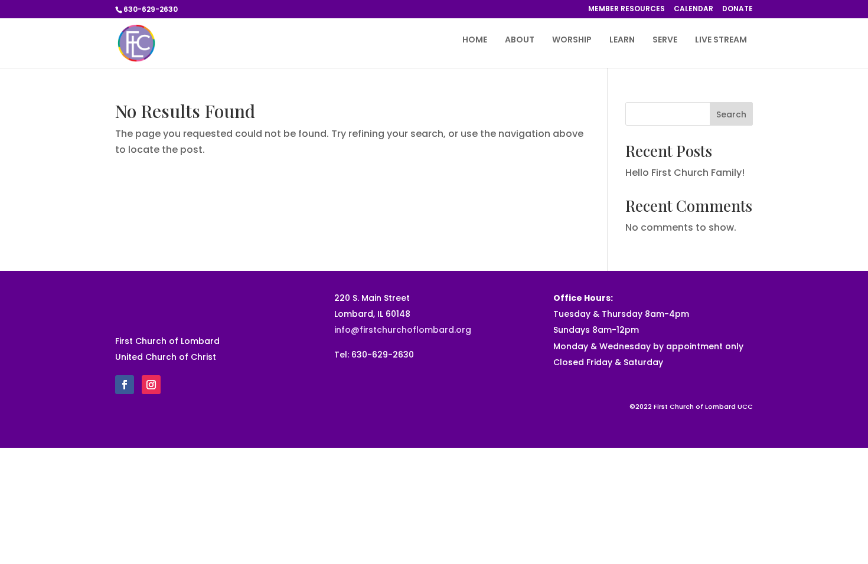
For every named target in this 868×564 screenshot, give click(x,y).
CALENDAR (693, 9)
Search (731, 114)
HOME (474, 40)
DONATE (737, 9)
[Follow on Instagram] (151, 384)
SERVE (664, 40)
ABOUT (519, 40)
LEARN (622, 40)
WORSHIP (572, 40)
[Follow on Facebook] (124, 384)
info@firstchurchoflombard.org (402, 330)
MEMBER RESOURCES (626, 9)
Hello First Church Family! (685, 172)
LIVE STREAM (721, 40)
